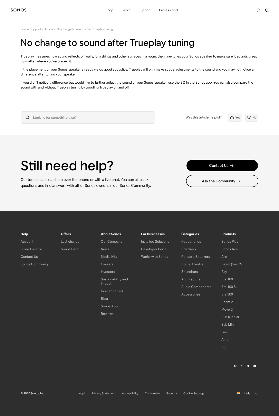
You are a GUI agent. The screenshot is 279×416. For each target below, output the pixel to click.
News (105, 249)
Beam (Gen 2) (231, 264)
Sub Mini (227, 324)
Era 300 (227, 294)
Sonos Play (229, 241)
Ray (224, 272)
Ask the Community (218, 181)
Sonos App (109, 306)
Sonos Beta (69, 249)
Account (27, 241)
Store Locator (31, 249)
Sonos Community (35, 264)
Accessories (190, 294)
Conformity (152, 393)
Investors (108, 272)
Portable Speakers (195, 256)
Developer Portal (154, 249)
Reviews (107, 314)
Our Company (111, 241)
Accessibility (130, 393)
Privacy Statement (103, 393)
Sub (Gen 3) (230, 317)
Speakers (188, 249)
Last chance (70, 241)
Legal (81, 393)
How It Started (112, 291)
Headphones (191, 241)
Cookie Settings (193, 393)
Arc (224, 256)
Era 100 (227, 279)
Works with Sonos (154, 256)
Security (171, 393)
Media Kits (109, 256)
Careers (107, 264)
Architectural (191, 279)
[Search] (267, 10)
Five (224, 332)
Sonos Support (31, 29)
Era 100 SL (229, 287)
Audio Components (196, 287)
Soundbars (189, 272)
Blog (104, 299)
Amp (225, 339)
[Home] (18, 10)
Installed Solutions (155, 241)
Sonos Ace (229, 249)
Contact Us (218, 165)
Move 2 (227, 309)
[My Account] (258, 10)
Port (224, 347)
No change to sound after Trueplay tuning (85, 29)
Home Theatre (192, 264)
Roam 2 (227, 302)
